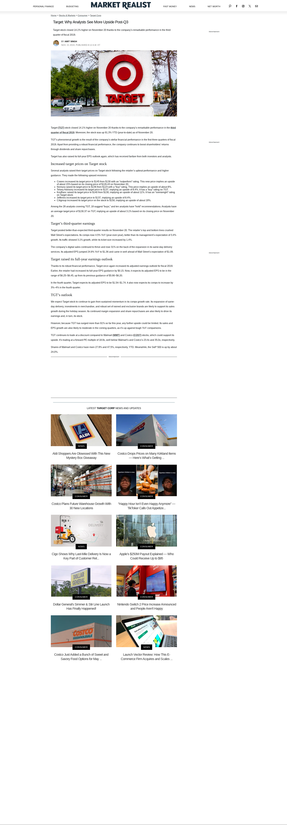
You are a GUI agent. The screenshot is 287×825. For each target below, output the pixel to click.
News (192, 6)
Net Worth (214, 6)
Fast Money (170, 6)
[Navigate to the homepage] (121, 5)
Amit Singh (71, 41)
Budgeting (72, 6)
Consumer (83, 15)
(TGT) (61, 127)
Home (54, 15)
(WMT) (116, 335)
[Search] (230, 5)
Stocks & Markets (67, 15)
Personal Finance (43, 6)
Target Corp (95, 15)
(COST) (137, 335)
